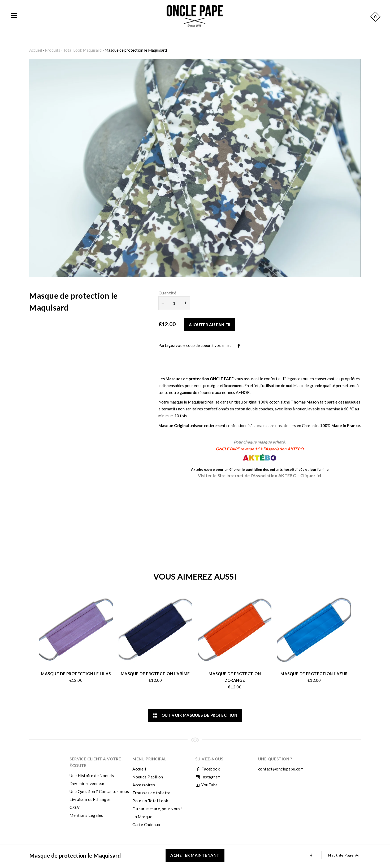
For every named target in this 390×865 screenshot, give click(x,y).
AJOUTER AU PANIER (210, 324)
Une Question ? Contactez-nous (99, 791)
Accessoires (143, 784)
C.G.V (75, 807)
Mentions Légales (86, 815)
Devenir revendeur (87, 783)
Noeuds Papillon (147, 776)
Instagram (211, 776)
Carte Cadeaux (146, 824)
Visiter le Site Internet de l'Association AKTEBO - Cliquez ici (259, 475)
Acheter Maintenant (194, 855)
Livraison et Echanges (90, 799)
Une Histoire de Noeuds (92, 775)
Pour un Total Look (150, 800)
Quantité (167, 292)
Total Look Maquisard (82, 50)
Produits (52, 50)
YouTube (209, 784)
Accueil (35, 50)
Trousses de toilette (151, 792)
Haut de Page (341, 855)
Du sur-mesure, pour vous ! (157, 808)
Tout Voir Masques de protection (197, 715)
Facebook (210, 769)
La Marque (142, 816)
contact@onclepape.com (281, 769)
